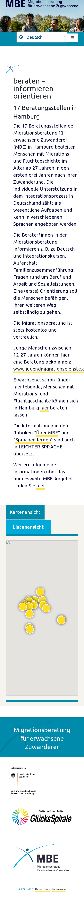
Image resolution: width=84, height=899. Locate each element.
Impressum (59, 889)
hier (44, 407)
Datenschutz (42, 889)
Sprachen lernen (33, 439)
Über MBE (47, 432)
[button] (46, 608)
